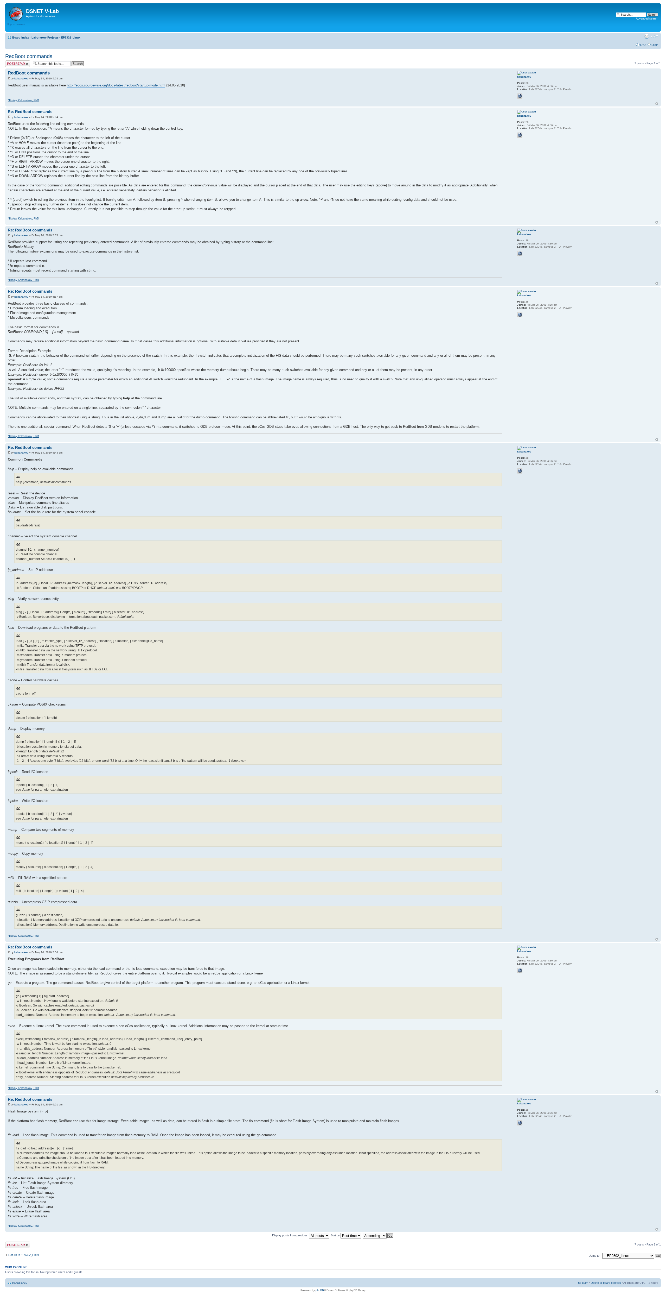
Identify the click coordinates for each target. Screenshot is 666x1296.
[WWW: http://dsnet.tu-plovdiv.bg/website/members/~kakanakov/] (519, 96)
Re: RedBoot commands (30, 111)
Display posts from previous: (290, 1235)
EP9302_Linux (70, 37)
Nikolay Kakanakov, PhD (23, 100)
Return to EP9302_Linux (23, 1254)
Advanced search (647, 18)
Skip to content (16, 24)
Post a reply (12, 62)
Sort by (336, 1235)
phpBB (320, 1290)
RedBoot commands (28, 56)
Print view (646, 36)
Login (654, 44)
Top (656, 103)
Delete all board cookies (606, 1282)
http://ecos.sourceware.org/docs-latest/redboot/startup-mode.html (116, 85)
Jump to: (594, 1255)
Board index (20, 37)
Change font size (654, 36)
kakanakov (21, 78)
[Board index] (16, 12)
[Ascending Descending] (378, 1235)
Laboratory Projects (45, 37)
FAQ (643, 44)
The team (582, 1282)
